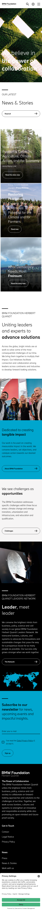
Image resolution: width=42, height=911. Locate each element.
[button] (27, 4)
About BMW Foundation (14, 469)
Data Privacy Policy (25, 740)
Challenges (9, 531)
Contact (5, 831)
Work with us (8, 868)
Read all (8, 114)
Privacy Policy (8, 841)
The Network (10, 662)
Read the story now (12, 175)
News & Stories (9, 863)
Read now (15, 229)
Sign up (7, 753)
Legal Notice (8, 836)
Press (4, 858)
